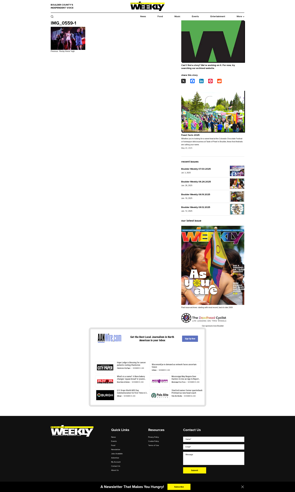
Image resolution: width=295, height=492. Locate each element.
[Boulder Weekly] (147, 6)
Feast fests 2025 (190, 135)
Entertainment (217, 16)
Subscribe (179, 487)
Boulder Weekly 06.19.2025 (195, 194)
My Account (116, 462)
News (143, 16)
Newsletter (115, 449)
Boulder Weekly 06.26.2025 (196, 181)
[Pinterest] (210, 81)
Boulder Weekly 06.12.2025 (195, 207)
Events (195, 16)
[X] (183, 81)
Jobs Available (117, 454)
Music (177, 16)
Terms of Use (153, 445)
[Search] (52, 16)
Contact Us (115, 466)
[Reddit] (219, 81)
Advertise (115, 458)
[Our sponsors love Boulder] (204, 318)
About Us (115, 470)
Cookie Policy (153, 441)
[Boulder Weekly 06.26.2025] (237, 184)
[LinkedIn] (201, 81)
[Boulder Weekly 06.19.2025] (237, 196)
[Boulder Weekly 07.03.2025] (237, 171)
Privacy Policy (153, 437)
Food (160, 16)
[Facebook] (192, 81)
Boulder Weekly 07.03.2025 (196, 169)
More (239, 16)
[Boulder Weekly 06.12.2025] (237, 209)
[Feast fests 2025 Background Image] (212, 111)
